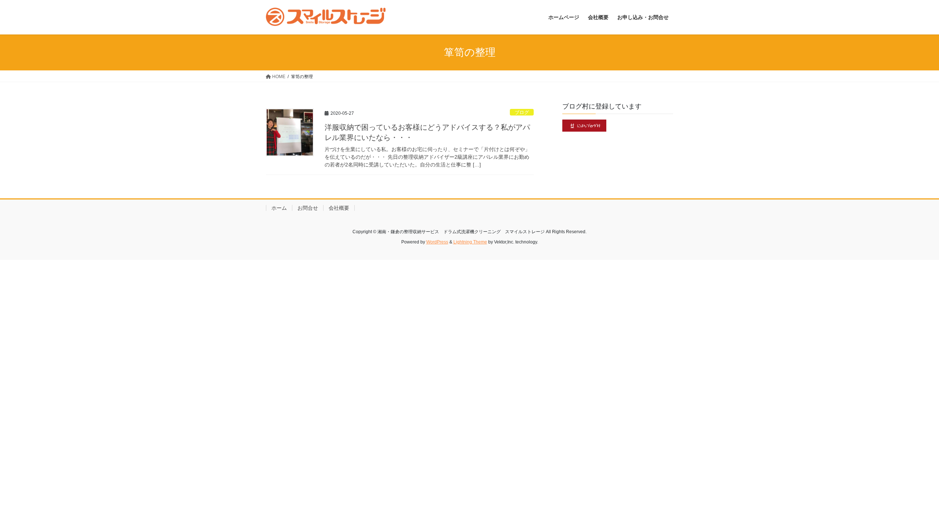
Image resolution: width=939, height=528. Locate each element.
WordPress (437, 242)
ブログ (522, 112)
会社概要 (339, 208)
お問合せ (307, 208)
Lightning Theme (470, 242)
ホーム (279, 208)
